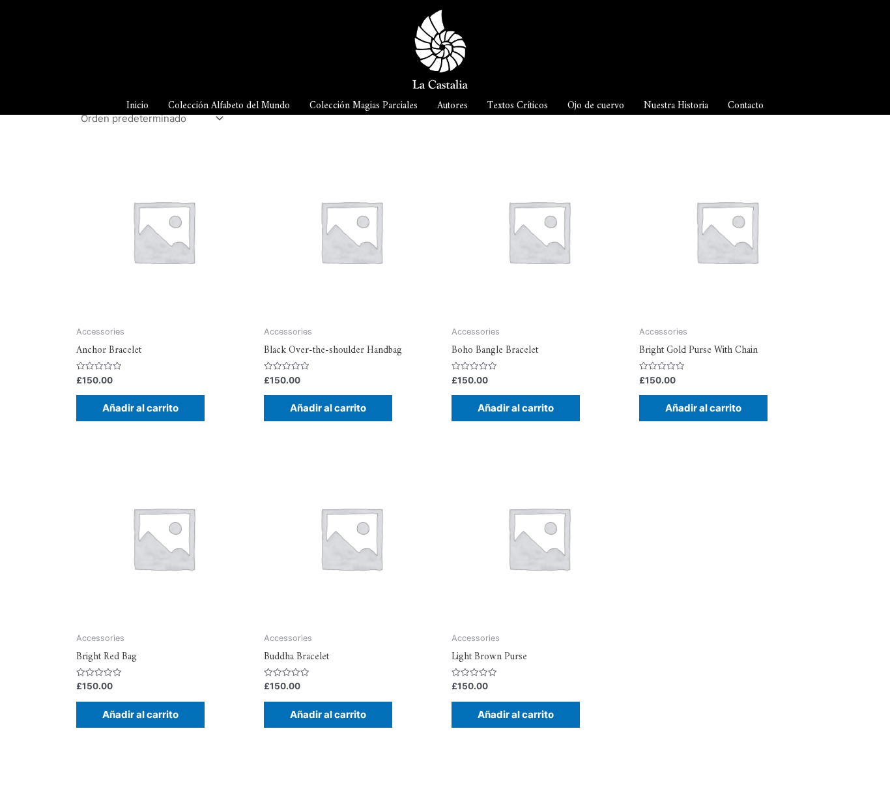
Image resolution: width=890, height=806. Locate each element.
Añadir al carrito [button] (140, 408)
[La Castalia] (440, 48)
